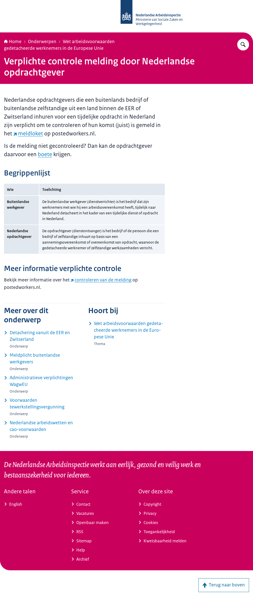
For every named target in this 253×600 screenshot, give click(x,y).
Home (15, 42)
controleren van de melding (103, 280)
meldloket (30, 133)
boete (45, 154)
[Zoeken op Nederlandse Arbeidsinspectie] (243, 44)
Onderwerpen (42, 42)
